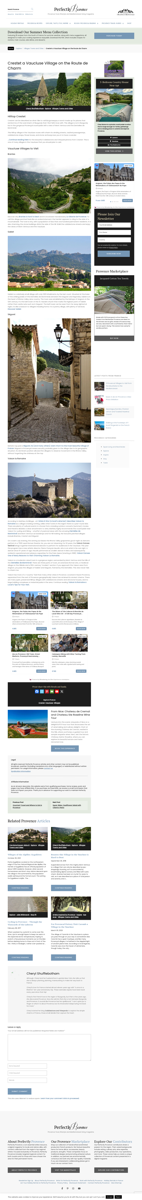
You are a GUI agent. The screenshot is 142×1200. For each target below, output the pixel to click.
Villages (57, 703)
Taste (105, 463)
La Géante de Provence (76, 216)
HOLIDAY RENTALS (17, 23)
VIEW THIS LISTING (113, 158)
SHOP (129, 23)
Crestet (42, 703)
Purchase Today (114, 36)
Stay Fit (33, 915)
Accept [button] (109, 1197)
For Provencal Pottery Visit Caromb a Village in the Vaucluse (69, 925)
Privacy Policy (113, 248)
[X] (62, 691)
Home (11, 48)
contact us (48, 768)
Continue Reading (20, 888)
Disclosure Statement (77, 1183)
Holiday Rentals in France (113, 1180)
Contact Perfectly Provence (98, 1183)
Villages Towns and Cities (33, 48)
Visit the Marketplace (65, 1170)
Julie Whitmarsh (23, 915)
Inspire (79, 915)
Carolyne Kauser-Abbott (19, 845)
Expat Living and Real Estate (114, 447)
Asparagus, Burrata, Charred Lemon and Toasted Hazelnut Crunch (117, 411)
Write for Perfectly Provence (67, 1180)
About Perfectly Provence (24, 1170)
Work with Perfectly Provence (91, 1180)
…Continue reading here (18, 140)
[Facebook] (37, 691)
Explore (19, 48)
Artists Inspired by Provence (64, 915)
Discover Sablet (14, 309)
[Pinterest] (47, 691)
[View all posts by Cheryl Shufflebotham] (16, 974)
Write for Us (29, 14)
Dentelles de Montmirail (21, 563)
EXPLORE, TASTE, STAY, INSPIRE (57, 23)
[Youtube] (57, 691)
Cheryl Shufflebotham (35, 108)
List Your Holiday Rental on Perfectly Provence (38, 1183)
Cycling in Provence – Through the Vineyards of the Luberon (25, 923)
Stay (105, 459)
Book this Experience (65, 748)
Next (136, 119)
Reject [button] (118, 1197)
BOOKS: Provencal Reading (85, 23)
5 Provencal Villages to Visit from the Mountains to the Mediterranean (119, 386)
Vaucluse (49, 703)
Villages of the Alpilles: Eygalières (25, 854)
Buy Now (114, 365)
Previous (93, 119)
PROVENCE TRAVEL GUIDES (112, 23)
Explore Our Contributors (111, 1170)
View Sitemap (116, 1183)
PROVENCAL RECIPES (34, 23)
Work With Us (19, 14)
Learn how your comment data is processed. (60, 1098)
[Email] (52, 691)
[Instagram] (42, 691)
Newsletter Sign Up (26, 1180)
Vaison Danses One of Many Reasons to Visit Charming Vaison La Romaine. (49, 554)
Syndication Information (21, 771)
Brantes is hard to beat (29, 216)
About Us (11, 14)
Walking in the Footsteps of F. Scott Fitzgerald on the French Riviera (117, 425)
